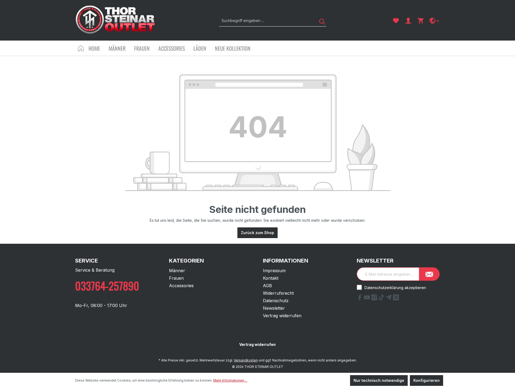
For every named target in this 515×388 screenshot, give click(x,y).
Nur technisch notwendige (379, 380)
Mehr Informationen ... (230, 380)
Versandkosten (246, 360)
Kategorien (186, 260)
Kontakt (270, 278)
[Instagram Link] (374, 298)
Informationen (285, 260)
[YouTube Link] (367, 298)
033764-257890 (107, 286)
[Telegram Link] (389, 298)
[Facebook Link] (360, 298)
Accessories (181, 285)
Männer (177, 270)
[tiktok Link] (382, 298)
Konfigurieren (426, 380)
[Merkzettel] (396, 21)
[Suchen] (320, 20)
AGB (267, 285)
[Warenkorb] (420, 21)
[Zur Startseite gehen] (115, 19)
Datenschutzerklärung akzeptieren (395, 287)
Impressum (274, 270)
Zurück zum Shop (257, 232)
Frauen (176, 278)
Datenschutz (276, 300)
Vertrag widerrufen (282, 315)
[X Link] (396, 298)
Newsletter (274, 308)
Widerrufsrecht (278, 293)
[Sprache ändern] (434, 21)
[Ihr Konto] (408, 21)
